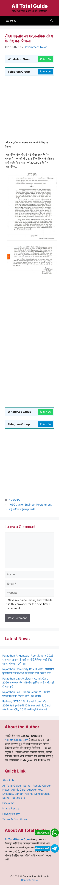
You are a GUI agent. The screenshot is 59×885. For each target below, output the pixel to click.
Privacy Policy (11, 813)
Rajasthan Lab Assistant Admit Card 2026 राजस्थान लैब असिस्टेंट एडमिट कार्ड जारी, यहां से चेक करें (28, 682)
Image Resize (10, 808)
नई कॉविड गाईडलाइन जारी (22, 509)
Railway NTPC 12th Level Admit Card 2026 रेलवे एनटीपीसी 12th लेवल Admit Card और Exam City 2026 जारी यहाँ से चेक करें (26, 705)
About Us (8, 780)
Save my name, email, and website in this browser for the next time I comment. (30, 604)
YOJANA (14, 499)
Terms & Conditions (14, 819)
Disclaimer (8, 803)
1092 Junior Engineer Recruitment (30, 504)
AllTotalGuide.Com (16, 739)
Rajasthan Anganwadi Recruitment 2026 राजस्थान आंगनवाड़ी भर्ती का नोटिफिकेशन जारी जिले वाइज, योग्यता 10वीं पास (27, 659)
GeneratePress (29, 880)
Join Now (45, 59)
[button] (51, 21)
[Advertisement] (29, 109)
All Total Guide (29, 6)
